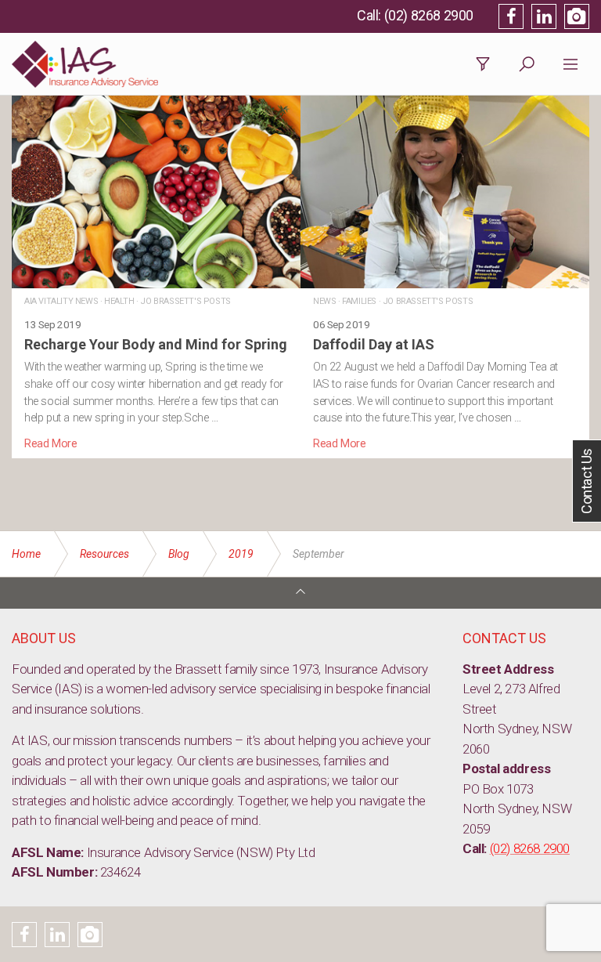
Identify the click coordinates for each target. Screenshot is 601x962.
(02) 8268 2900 (428, 15)
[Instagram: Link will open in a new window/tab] (576, 16)
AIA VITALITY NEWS (61, 301)
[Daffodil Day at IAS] (444, 274)
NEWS (324, 301)
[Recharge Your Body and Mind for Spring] (156, 274)
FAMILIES (359, 301)
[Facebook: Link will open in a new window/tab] (511, 16)
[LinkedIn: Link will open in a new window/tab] (543, 16)
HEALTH (119, 301)
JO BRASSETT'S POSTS (185, 301)
